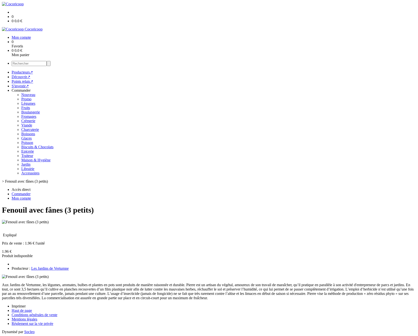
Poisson (27, 143)
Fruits (25, 108)
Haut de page (22, 310)
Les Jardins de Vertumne (50, 268)
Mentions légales (24, 319)
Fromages (28, 116)
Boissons (28, 134)
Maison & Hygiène (36, 160)
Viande (26, 125)
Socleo (29, 332)
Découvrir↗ (21, 77)
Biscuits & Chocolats (37, 147)
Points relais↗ (22, 81)
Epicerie (27, 151)
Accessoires (30, 173)
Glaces (26, 138)
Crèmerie (28, 121)
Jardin (25, 164)
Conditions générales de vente (34, 315)
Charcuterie (30, 129)
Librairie (27, 169)
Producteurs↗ (22, 72)
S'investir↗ (20, 86)
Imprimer (19, 306)
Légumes (28, 103)
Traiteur (27, 156)
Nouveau (28, 95)
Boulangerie (30, 112)
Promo (26, 99)
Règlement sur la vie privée (32, 323)
